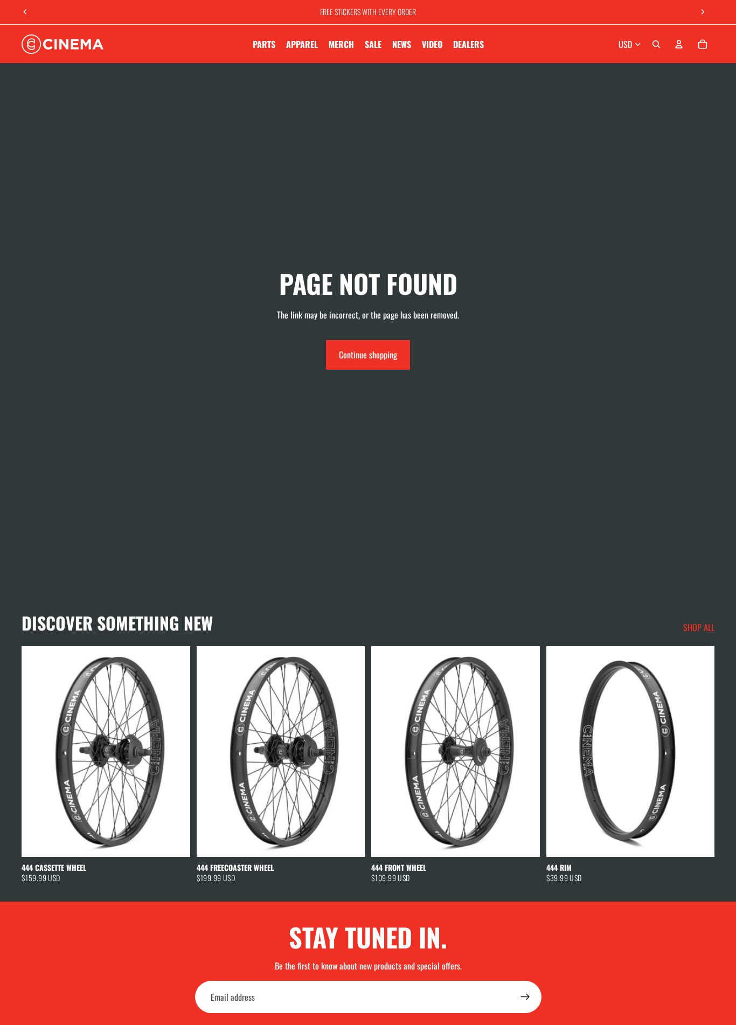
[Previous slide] (25, 12)
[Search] (656, 44)
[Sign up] (525, 997)
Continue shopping (368, 354)
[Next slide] (702, 12)
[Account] (679, 44)
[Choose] (173, 840)
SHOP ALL (698, 627)
